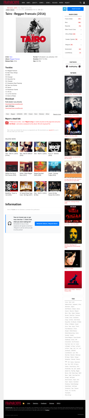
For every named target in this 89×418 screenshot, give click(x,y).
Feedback (43, 403)
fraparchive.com (8, 407)
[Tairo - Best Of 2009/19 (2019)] (26, 147)
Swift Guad (74, 386)
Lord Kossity (67, 350)
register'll (51, 130)
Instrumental (68, 342)
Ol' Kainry (76, 364)
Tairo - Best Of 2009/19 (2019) (26, 154)
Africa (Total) (70, 34)
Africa (47, 114)
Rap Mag (73, 371)
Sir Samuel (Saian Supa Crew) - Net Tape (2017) (26, 194)
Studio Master (68, 386)
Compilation (76, 317)
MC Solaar (67, 357)
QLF (75, 368)
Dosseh (76, 324)
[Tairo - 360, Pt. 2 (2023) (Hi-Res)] (11, 147)
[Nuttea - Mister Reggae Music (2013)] (26, 166)
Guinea (72, 339)
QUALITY (34, 3)
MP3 (25, 114)
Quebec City (67, 371)
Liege (71, 348)
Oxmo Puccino (73, 366)
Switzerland (73, 49)
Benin (66, 313)
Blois (70, 313)
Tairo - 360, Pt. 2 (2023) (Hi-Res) (11, 154)
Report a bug (57, 114)
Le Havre (67, 348)
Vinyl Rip (73, 390)
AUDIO (28, 3)
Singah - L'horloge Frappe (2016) (53, 174)
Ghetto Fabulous (73, 331)
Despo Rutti (67, 322)
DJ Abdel (79, 322)
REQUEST (67, 3)
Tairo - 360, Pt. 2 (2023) (40, 154)
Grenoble (67, 335)
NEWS (23, 3)
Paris (36, 114)
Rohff (80, 373)
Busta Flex (72, 315)
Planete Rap (67, 368)
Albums (12, 10)
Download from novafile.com (14, 104)
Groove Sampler (77, 337)
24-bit (66, 302)
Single (74, 379)
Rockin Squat (75, 373)
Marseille (73, 26)
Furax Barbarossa (69, 328)
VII (69, 390)
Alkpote (74, 309)
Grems (77, 333)
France (30, 114)
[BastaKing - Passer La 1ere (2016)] (11, 186)
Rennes (66, 373)
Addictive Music (68, 304)
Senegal (67, 377)
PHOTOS (61, 3)
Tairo (7, 114)
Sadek (70, 375)
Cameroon (77, 315)
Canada (66, 317)
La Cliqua (73, 346)
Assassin (67, 311)
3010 (70, 302)
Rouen (66, 375)
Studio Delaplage (74, 384)
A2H (73, 302)
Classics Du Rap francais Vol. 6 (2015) (54, 194)
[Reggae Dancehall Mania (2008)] (40, 166)
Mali (77, 353)
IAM (76, 339)
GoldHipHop (81, 414)
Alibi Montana (68, 309)
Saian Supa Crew (76, 375)
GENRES (41, 3)
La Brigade (67, 346)
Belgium (68, 45)
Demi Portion (77, 320)
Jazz (72, 344)
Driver (66, 326)
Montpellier (67, 359)
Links (28, 403)
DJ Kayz (66, 324)
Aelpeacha (75, 304)
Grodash (72, 335)
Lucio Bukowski (68, 353)
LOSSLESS (19, 114)
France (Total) (73, 19)
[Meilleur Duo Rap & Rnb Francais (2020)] (11, 166)
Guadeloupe (67, 339)
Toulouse (76, 388)
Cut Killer (71, 320)
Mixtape (76, 357)
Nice (66, 364)
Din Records (73, 322)
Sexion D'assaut (68, 379)
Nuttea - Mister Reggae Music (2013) (26, 174)
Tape (72, 388)
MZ (69, 362)
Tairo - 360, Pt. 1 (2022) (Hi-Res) (40, 194)
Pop (72, 368)
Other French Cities (70, 29)
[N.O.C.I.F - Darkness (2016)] (54, 147)
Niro (69, 364)
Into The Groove (75, 342)
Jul (74, 344)
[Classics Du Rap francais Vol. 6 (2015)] (54, 186)
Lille (74, 348)
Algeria (72, 306)
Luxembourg (73, 53)
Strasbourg (67, 384)
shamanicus (29, 10)
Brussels (67, 315)
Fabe (70, 326)
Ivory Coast (67, 344)
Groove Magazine (69, 337)
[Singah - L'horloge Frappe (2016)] (54, 166)
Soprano (70, 382)
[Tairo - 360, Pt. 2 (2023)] (40, 147)
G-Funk (75, 328)
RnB (70, 373)
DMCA (58, 403)
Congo (66, 320)
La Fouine (78, 346)
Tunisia (66, 390)
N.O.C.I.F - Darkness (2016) (53, 154)
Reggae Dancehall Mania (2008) (39, 174)
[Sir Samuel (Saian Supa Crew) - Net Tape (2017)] (26, 186)
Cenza (70, 317)
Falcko (73, 326)
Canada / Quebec (71, 39)
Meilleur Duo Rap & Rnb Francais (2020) (10, 174)
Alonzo (78, 309)
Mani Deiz (67, 355)
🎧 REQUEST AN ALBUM (75, 9)
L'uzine (77, 344)
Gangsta (67, 331)
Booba (73, 313)
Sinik (78, 379)
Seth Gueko (72, 377)
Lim (77, 348)
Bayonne (72, 311)
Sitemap (51, 403)
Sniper (66, 382)
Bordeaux (78, 313)
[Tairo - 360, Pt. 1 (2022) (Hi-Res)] (40, 186)
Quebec (78, 368)
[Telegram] (65, 9)
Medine (72, 357)
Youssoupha (67, 393)
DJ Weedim (71, 324)
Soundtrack (76, 382)
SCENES (48, 3)
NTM (72, 364)
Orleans (67, 366)
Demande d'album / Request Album (47, 224)
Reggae (13, 114)
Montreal (73, 359)
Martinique (78, 355)
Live (80, 348)
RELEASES (54, 3)
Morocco (41, 114)
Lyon (74, 353)
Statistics (35, 403)
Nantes (72, 362)
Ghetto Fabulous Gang (70, 333)
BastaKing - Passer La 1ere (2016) (11, 194)
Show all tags (68, 395)
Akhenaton (67, 306)
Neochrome (77, 362)
